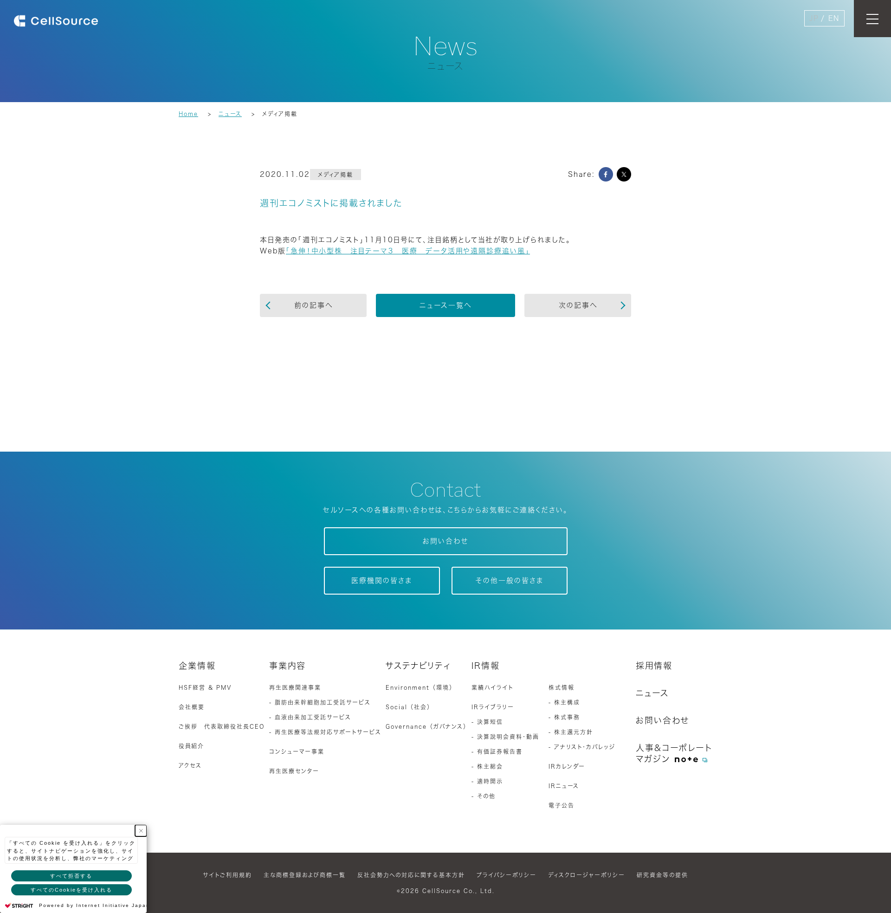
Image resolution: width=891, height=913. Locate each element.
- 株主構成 (564, 702)
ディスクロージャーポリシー (586, 875)
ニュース (652, 693)
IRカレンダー (567, 766)
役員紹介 (191, 746)
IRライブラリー (492, 707)
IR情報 (485, 665)
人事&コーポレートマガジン (674, 753)
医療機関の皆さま (381, 580)
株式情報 (562, 687)
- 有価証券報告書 (497, 751)
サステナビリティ (418, 665)
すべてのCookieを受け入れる (71, 890)
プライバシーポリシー (506, 875)
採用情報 (654, 665)
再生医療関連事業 (295, 687)
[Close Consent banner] (141, 830)
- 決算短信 (487, 722)
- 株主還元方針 (571, 732)
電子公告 (562, 805)
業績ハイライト (492, 687)
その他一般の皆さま (509, 580)
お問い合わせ (445, 540)
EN (833, 18)
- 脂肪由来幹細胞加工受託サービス (320, 702)
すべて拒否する (71, 876)
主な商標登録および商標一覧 (305, 875)
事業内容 (287, 665)
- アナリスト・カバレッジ (582, 747)
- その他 (483, 796)
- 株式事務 (564, 717)
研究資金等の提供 (662, 875)
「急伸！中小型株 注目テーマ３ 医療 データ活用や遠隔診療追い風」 (408, 250)
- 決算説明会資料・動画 (505, 736)
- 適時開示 (487, 781)
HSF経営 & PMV (205, 687)
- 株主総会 (487, 766)
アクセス (190, 765)
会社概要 (192, 707)
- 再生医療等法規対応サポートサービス (325, 732)
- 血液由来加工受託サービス (310, 717)
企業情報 (197, 665)
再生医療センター (294, 771)
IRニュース (564, 786)
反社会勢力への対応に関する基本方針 (411, 875)
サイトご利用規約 (227, 875)
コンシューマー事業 (296, 751)
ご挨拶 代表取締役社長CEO (222, 726)
